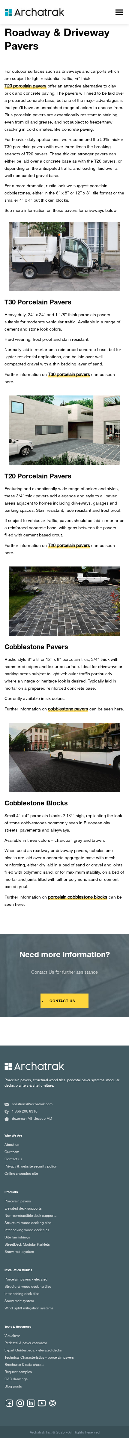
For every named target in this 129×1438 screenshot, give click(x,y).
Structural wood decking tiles (27, 1222)
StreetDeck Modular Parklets (27, 1244)
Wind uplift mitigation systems (28, 1307)
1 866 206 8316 (25, 1111)
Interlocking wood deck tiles (26, 1229)
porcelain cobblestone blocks (77, 896)
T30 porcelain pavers (69, 374)
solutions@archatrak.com (32, 1103)
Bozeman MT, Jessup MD (32, 1118)
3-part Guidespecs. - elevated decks (33, 1350)
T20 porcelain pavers (25, 85)
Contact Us (62, 1001)
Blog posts (13, 1386)
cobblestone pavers (68, 708)
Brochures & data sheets (24, 1364)
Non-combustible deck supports (30, 1215)
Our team (11, 1151)
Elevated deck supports (23, 1208)
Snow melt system (19, 1251)
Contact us (13, 1158)
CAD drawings (16, 1378)
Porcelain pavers (17, 1200)
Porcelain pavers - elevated (25, 1279)
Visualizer (12, 1335)
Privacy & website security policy (30, 1166)
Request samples (18, 1371)
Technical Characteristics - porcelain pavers (39, 1357)
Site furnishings (17, 1237)
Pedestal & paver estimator (25, 1342)
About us (11, 1144)
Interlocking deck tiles (21, 1293)
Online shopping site (21, 1173)
